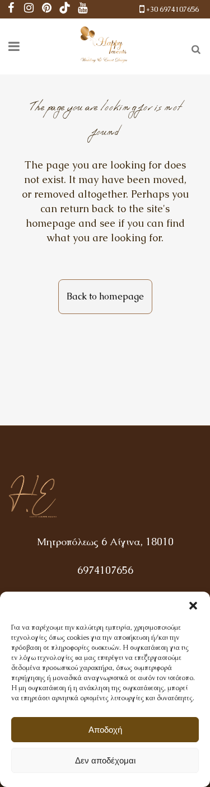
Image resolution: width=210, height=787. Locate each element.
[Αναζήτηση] (194, 47)
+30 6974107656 (172, 9)
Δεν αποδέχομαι (105, 760)
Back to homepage (105, 296)
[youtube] (83, 9)
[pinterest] (47, 9)
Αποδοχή (105, 729)
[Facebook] (11, 9)
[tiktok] (65, 9)
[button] (193, 605)
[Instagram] (29, 9)
